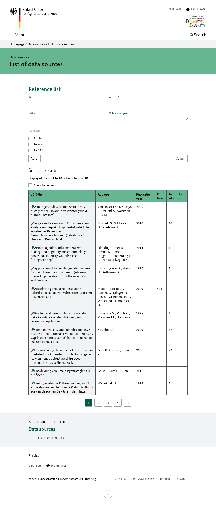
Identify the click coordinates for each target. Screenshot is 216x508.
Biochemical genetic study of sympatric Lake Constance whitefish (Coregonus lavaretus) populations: (59, 317)
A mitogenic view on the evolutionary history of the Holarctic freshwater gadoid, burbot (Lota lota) (59, 210)
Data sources (36, 44)
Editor (32, 113)
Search (182, 479)
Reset (34, 158)
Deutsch (174, 9)
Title (31, 97)
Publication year (118, 113)
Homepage (16, 44)
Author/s (114, 97)
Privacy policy (144, 479)
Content (121, 479)
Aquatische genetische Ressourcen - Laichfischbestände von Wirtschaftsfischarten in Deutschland (61, 292)
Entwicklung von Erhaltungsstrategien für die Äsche (60, 372)
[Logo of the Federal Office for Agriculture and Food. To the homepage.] (33, 18)
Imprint (166, 479)
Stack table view (45, 185)
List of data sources (51, 437)
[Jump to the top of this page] (108, 494)
